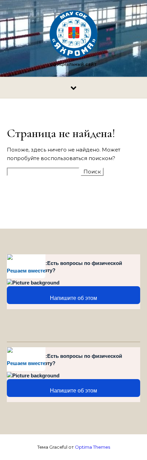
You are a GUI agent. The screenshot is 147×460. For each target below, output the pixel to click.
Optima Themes (92, 447)
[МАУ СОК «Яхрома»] (73, 35)
